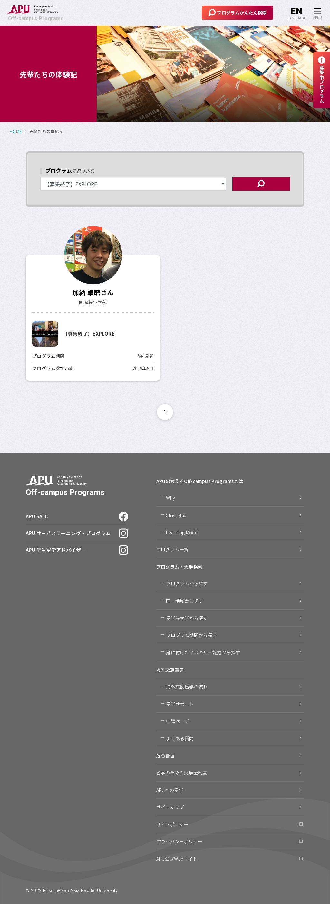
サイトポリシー (172, 824)
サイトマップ (170, 807)
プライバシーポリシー (179, 841)
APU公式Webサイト (177, 858)
